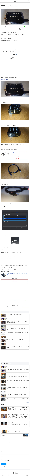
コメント (2, 443)
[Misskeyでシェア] (25, 304)
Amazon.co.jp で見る (17, 156)
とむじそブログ (15, 1)
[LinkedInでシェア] (15, 309)
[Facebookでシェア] (5, 306)
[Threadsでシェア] (11, 306)
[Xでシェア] (5, 304)
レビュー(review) (3, 5)
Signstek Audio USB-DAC (19, 49)
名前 (1, 451)
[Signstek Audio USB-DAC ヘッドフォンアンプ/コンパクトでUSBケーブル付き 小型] (3, 275)
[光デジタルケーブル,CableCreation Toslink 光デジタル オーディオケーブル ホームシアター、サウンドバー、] (3, 153)
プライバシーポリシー (15, 473)
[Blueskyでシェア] (18, 304)
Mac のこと (12, 5)
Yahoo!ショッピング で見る (14, 281)
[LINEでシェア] (25, 306)
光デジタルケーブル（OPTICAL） (15, 57)
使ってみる (12, 58)
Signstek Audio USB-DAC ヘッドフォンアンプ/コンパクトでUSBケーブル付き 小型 (17, 274)
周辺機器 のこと (8, 5)
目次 (14, 54)
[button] (10, 29)
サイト (1, 456)
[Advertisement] (15, 67)
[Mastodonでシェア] (11, 304)
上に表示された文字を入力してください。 (6, 460)
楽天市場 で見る (17, 158)
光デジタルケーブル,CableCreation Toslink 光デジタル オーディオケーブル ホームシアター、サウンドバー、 (17, 152)
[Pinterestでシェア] (8, 309)
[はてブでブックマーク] (18, 306)
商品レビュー (16, 5)
